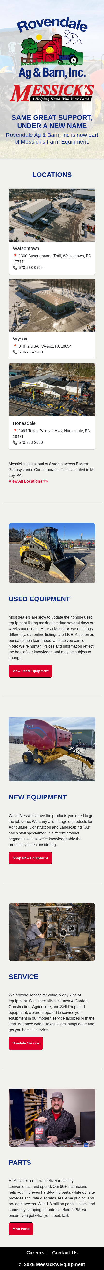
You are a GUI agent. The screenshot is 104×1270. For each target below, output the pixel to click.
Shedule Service (26, 1043)
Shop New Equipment (30, 858)
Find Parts (21, 1229)
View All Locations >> (28, 481)
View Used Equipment (31, 671)
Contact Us (65, 1252)
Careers (35, 1252)
